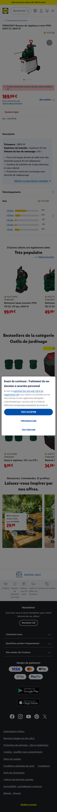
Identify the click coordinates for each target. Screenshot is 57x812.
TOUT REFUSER (28, 429)
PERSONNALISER (28, 421)
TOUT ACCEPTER (28, 412)
